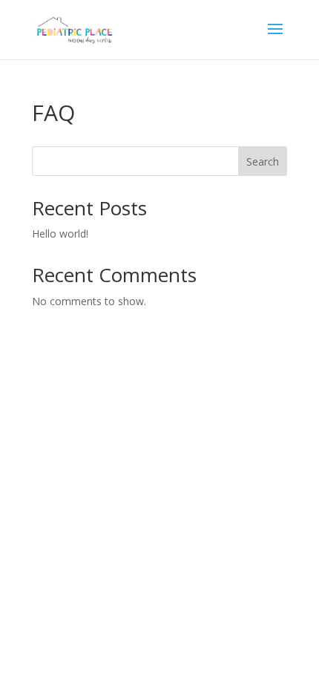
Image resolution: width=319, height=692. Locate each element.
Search (262, 161)
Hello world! (60, 233)
